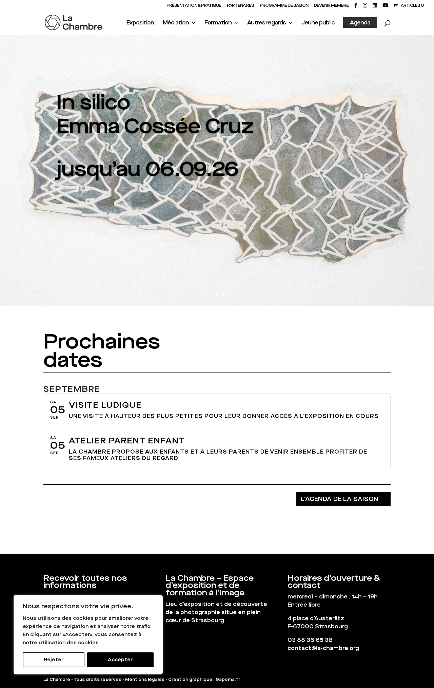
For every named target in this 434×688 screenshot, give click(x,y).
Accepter (120, 659)
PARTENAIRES (240, 5)
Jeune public (317, 23)
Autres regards (266, 23)
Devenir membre (331, 5)
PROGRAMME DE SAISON (284, 5)
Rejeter (53, 659)
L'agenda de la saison (339, 499)
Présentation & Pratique (193, 5)
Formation (218, 23)
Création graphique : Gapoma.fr (204, 679)
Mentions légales (144, 679)
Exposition (140, 23)
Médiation (176, 23)
